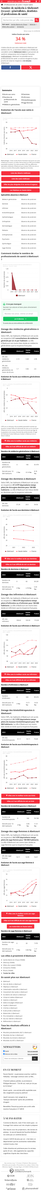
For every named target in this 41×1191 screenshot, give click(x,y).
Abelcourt (6, 981)
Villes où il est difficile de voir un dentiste (21, 564)
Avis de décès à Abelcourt (12, 984)
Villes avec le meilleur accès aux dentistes (22, 559)
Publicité (25, 1163)
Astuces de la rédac (11, 1054)
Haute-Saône (28, 5)
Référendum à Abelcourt (11, 1021)
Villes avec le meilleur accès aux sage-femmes (21, 915)
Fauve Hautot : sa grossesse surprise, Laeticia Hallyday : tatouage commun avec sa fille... (19, 1075)
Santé (7, 1051)
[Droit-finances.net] (30, 1180)
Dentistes (26, 94)
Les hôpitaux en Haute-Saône (20, 190)
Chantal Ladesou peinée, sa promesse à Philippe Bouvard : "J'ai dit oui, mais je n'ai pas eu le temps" (20, 1083)
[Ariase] (10, 1188)
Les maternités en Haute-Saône (20, 927)
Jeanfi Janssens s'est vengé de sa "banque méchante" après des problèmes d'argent (18, 1099)
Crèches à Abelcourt (10, 1008)
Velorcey (33, 24)
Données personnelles (9, 1165)
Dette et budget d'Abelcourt (13, 1003)
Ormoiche (20, 27)
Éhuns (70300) (8, 971)
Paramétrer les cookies (24, 1165)
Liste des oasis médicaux (21, 179)
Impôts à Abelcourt (10, 1005)
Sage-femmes (28, 103)
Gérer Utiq (35, 1165)
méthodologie (6, 56)
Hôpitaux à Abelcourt (10, 987)
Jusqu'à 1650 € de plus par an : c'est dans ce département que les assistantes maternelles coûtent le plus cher (19, 1141)
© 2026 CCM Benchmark (31, 1167)
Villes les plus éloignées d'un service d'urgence (20, 184)
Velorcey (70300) (9, 963)
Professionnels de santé (13, 5)
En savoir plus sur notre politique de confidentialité (18, 323)
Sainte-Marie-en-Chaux (19, 24)
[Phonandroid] (30, 1188)
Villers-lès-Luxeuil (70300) (12, 965)
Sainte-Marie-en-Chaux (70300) (14, 960)
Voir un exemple (33, 1051)
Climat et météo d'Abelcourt (13, 997)
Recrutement (33, 1163)
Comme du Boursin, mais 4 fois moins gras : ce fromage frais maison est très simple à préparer (20, 1124)
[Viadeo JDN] (30, 1184)
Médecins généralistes (12, 104)
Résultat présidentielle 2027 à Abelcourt (17, 1032)
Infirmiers (26, 97)
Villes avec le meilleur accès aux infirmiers (21, 674)
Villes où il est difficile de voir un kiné (20, 801)
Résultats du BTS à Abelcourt (13, 1040)
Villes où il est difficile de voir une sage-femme (20, 921)
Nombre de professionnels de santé (10, 99)
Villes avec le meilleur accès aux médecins (22, 441)
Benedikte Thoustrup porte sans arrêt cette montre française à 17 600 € (19, 1108)
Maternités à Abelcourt (11, 1013)
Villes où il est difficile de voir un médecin (20, 447)
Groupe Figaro (18, 1167)
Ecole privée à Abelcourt (11, 1011)
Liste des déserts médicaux (20, 173)
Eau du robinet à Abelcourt (12, 1019)
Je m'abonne (19, 319)
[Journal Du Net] (30, 1176)
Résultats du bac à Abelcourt (13, 1035)
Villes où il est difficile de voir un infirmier (20, 680)
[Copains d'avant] (10, 1184)
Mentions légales (8, 1167)
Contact (19, 1163)
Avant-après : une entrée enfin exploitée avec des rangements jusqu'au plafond (19, 1091)
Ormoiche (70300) (9, 968)
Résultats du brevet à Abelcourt (14, 1038)
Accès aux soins (9, 94)
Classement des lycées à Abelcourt (15, 992)
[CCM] (10, 1176)
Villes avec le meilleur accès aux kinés (21, 796)
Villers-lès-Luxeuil (8, 27)
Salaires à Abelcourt (10, 1000)
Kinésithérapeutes (29, 100)
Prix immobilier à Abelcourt (12, 1016)
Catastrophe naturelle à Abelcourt (15, 989)
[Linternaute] (10, 1180)
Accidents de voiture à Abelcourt (14, 995)
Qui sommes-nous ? (10, 1163)
